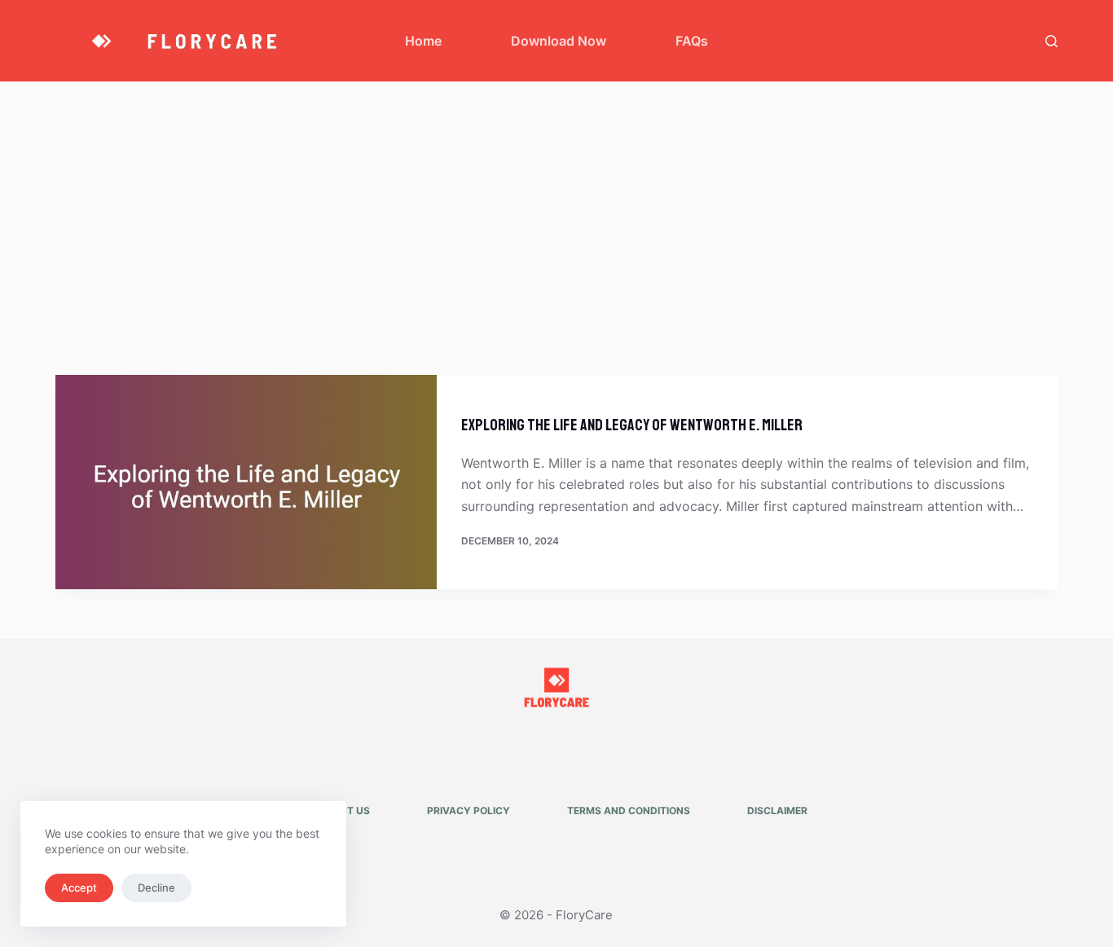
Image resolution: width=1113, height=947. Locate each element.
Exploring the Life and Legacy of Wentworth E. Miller (632, 425)
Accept (79, 887)
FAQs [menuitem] (691, 41)
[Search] (1051, 41)
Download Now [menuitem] (558, 41)
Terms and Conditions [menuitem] (628, 810)
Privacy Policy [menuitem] (468, 810)
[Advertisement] (556, 204)
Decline (156, 887)
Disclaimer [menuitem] (777, 810)
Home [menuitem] (423, 41)
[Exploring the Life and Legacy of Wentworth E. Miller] (246, 482)
